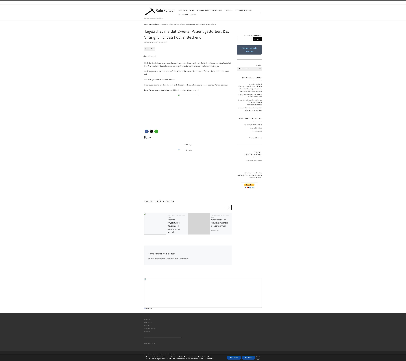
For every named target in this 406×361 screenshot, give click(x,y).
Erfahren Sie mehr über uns (249, 50)
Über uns (147, 325)
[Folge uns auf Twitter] (257, 29)
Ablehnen (248, 358)
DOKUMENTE (255, 137)
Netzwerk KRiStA (255, 128)
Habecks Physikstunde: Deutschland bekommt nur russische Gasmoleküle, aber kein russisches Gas (176, 228)
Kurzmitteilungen (154, 24)
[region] (203, 295)
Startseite (147, 332)
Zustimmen (234, 358)
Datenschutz (148, 322)
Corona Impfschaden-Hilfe (252, 125)
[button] (147, 131)
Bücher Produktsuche (253, 35)
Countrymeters (243, 94)
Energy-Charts (242, 100)
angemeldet (159, 258)
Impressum (147, 319)
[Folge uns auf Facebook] (254, 29)
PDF (149, 137)
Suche (257, 39)
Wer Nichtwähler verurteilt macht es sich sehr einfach (219, 222)
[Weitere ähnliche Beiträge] (229, 207)
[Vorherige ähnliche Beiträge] (224, 207)
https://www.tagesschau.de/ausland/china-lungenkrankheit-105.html (171, 90)
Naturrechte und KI (149, 343)
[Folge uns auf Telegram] (261, 29)
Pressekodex (256, 131)
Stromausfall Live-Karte (245, 108)
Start (145, 24)
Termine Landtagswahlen (254, 161)
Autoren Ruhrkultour (150, 329)
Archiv (259, 65)
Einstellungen (156, 359)
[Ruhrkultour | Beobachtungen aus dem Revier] (149, 10)
